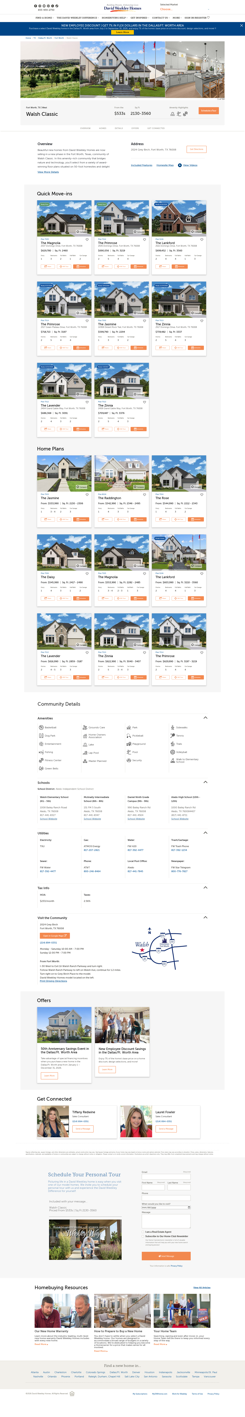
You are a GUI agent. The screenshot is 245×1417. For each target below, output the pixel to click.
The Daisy (48, 577)
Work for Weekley (179, 1394)
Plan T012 (45, 402)
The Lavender (50, 405)
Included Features (141, 165)
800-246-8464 (92, 871)
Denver (136, 1372)
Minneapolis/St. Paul (206, 1372)
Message (146, 1212)
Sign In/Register (195, 17)
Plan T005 (45, 239)
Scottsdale (181, 1376)
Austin (46, 1372)
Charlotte (76, 1372)
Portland (79, 1376)
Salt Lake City (132, 1376)
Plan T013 (159, 320)
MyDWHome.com (159, 1394)
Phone (145, 1193)
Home (28, 38)
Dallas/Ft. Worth (45, 38)
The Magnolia (50, 243)
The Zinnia (163, 324)
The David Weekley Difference (77, 17)
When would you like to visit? (156, 1204)
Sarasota (166, 1376)
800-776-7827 (179, 871)
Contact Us (160, 17)
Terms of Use (197, 1394)
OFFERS (135, 128)
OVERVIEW (85, 128)
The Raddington (109, 498)
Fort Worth (59, 38)
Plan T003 (102, 320)
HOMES (102, 128)
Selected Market (169, 4)
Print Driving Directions (53, 981)
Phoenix (65, 1376)
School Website (48, 819)
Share (49, 266)
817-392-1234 (179, 850)
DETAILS (119, 128)
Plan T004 (159, 494)
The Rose (162, 498)
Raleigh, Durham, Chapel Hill (104, 1376)
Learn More (122, 32)
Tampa (195, 1376)
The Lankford (165, 243)
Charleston (60, 1372)
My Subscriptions (140, 1394)
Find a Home (44, 17)
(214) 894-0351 (48, 942)
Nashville (38, 1376)
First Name (153, 1183)
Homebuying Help (114, 17)
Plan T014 (102, 239)
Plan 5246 (159, 239)
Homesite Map (165, 165)
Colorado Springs (95, 1372)
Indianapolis (165, 1372)
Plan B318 (102, 494)
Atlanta (35, 1372)
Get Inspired (139, 17)
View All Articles (201, 1287)
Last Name (179, 1183)
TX (34, 38)
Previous (26, 70)
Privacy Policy (176, 1266)
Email (166, 1172)
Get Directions (196, 149)
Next (219, 70)
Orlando (52, 1376)
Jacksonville (183, 1372)
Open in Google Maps (53, 936)
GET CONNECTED (156, 128)
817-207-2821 (92, 850)
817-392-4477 (135, 850)
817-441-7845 (135, 871)
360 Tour (65, 266)
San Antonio (150, 1376)
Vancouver (210, 1376)
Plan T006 (45, 573)
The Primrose (107, 243)
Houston (149, 1372)
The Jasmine (107, 324)
